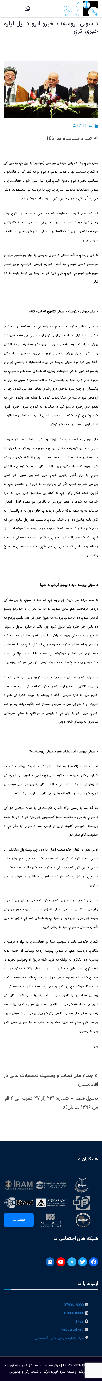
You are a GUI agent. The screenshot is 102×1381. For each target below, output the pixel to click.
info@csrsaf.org (71, 1330)
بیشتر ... (19, 1220)
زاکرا (27, 1372)
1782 (80, 1322)
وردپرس (15, 1372)
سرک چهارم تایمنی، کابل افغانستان (59, 1338)
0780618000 (74, 1305)
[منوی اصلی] (28, 8)
